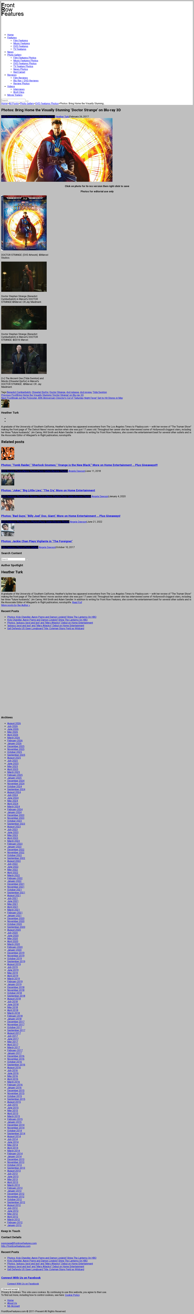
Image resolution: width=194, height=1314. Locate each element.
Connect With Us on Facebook (21, 1277)
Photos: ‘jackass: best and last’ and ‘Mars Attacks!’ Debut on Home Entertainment (50, 622)
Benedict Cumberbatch (19, 392)
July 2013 (12, 1173)
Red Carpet (19, 72)
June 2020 (12, 935)
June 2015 (12, 1107)
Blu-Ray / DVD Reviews (25, 80)
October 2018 (14, 993)
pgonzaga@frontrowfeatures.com (19, 1243)
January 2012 (14, 1225)
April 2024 (12, 803)
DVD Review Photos (12, 471)
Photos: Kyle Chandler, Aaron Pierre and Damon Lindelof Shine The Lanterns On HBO (51, 617)
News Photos (20, 69)
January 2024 (14, 812)
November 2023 (15, 818)
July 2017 (12, 1036)
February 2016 (15, 1084)
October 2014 (14, 1130)
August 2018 (14, 998)
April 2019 (12, 975)
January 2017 (14, 1053)
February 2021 (15, 912)
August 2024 (14, 792)
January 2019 (14, 984)
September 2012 (16, 1202)
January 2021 (14, 915)
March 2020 (13, 944)
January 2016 (14, 1087)
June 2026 (12, 729)
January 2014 (14, 1156)
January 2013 (14, 1190)
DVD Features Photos (25, 63)
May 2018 (12, 1007)
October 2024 (14, 786)
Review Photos (21, 83)
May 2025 (12, 766)
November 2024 (15, 783)
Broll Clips (18, 92)
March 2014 (13, 1150)
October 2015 (14, 1096)
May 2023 (12, 835)
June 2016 (12, 1073)
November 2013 (15, 1162)
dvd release (72, 392)
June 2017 (12, 1038)
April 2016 (12, 1079)
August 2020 (14, 929)
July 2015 (12, 1104)
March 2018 (13, 1013)
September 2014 (16, 1133)
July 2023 (12, 829)
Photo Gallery (14, 54)
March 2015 (13, 1116)
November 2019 (15, 955)
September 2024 (16, 789)
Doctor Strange (57, 392)
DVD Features (20, 46)
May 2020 (12, 938)
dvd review (86, 392)
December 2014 (15, 1125)
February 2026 (15, 740)
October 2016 (14, 1061)
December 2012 (15, 1193)
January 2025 (14, 777)
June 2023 (12, 832)
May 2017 (12, 1041)
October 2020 (14, 924)
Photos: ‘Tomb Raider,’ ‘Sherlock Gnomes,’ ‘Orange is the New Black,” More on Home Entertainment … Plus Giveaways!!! (79, 465)
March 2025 (13, 772)
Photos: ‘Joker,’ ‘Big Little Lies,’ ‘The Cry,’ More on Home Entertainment (48, 490)
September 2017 (16, 1030)
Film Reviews (20, 77)
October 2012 (14, 1199)
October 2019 (14, 958)
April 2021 (12, 907)
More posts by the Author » (15, 605)
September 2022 (16, 858)
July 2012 (12, 1208)
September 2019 (16, 961)
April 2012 (12, 1216)
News (10, 52)
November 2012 (15, 1196)
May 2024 (12, 800)
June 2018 (12, 1004)
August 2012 (14, 1205)
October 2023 (14, 820)
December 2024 (15, 780)
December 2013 (15, 1159)
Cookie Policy (72, 1295)
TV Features (19, 49)
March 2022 (13, 875)
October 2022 (14, 855)
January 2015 (14, 1122)
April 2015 (12, 1113)
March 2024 (13, 806)
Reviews (12, 75)
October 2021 (14, 889)
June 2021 (12, 901)
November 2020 (15, 921)
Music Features (21, 43)
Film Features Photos (24, 57)
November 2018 (15, 990)
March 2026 (13, 737)
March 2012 (13, 1219)
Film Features (20, 40)
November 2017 (15, 1024)
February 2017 (15, 1050)
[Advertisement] (56, 23)
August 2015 (14, 1102)
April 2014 (12, 1147)
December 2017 (15, 1021)
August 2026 (14, 723)
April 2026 (12, 734)
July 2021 (12, 898)
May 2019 (12, 972)
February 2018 (15, 1016)
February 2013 (15, 1188)
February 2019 (15, 981)
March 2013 (13, 1185)
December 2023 (15, 815)
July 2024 (12, 795)
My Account (13, 1306)
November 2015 (15, 1093)
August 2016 (14, 1067)
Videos (11, 86)
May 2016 (12, 1076)
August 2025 (14, 757)
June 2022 (12, 866)
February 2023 (15, 843)
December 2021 (15, 884)
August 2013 (14, 1170)
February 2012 (15, 1222)
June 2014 (12, 1142)
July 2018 (12, 1001)
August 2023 (14, 826)
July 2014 (12, 1139)
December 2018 (15, 987)
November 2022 (15, 852)
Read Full (77, 602)
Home (10, 34)
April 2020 (12, 941)
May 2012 (12, 1213)
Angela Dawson (77, 471)
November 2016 (15, 1059)
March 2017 (13, 1047)
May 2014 (12, 1145)
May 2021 (12, 904)
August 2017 (14, 1033)
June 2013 (12, 1176)
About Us (12, 1303)
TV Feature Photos (23, 66)
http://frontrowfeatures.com (15, 1246)
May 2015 (12, 1110)
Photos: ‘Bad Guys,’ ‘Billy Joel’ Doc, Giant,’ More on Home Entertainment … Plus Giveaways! (60, 516)
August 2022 (14, 861)
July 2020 (12, 932)
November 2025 (15, 749)
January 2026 (14, 743)
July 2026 (12, 726)
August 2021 (14, 895)
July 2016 (12, 1070)
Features (12, 37)
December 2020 (15, 918)
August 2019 (14, 964)
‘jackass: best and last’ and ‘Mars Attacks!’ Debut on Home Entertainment (45, 625)
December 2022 (15, 849)
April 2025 (12, 769)
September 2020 (16, 927)
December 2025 (15, 746)
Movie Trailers (14, 95)
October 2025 (14, 752)
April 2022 (12, 872)
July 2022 (12, 864)
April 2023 (12, 838)
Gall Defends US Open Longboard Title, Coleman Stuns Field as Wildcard (45, 628)
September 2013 (16, 1168)
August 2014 (14, 1136)
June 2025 (12, 763)
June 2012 (12, 1211)
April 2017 (12, 1044)
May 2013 (12, 1179)
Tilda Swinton (100, 392)
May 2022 (12, 869)
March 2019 (13, 978)
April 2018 (12, 1010)
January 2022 (14, 881)
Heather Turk (62, 116)
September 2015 (16, 1099)
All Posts (14, 103)
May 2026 (12, 732)
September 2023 (16, 823)
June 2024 (12, 798)
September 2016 (16, 1064)
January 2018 (14, 1018)
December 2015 (15, 1090)
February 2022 (15, 878)
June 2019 (12, 970)
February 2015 (15, 1119)
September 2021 (16, 892)
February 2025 (15, 775)
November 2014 (15, 1127)
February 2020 (15, 947)
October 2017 (14, 1027)
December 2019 (15, 952)
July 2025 (12, 760)
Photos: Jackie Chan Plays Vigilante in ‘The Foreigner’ (37, 541)
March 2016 (13, 1081)
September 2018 (16, 995)
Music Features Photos (25, 60)
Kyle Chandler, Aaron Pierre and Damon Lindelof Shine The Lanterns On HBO (47, 619)
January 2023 (14, 846)
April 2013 (12, 1182)
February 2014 (15, 1153)
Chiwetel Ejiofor (40, 392)
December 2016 (15, 1056)
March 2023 (13, 841)
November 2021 (15, 886)
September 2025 (16, 755)
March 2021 (13, 909)
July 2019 (12, 967)
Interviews (19, 89)
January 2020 (14, 950)
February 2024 (15, 809)
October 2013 (14, 1165)
